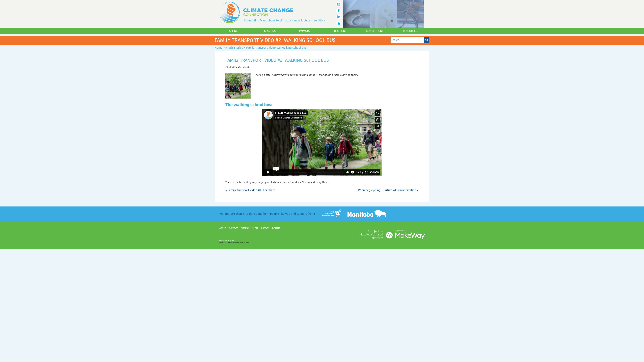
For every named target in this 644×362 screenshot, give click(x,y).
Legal (255, 228)
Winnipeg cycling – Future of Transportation (388, 190)
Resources (410, 31)
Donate (276, 228)
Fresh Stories (234, 47)
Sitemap (245, 228)
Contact (233, 228)
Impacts (304, 31)
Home (219, 47)
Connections (374, 31)
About (222, 228)
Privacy (265, 228)
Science (234, 31)
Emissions (269, 31)
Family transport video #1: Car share (250, 190)
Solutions (339, 31)
